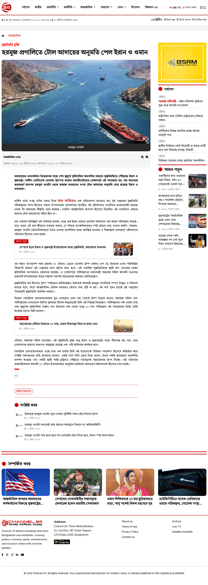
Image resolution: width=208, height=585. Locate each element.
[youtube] (22, 555)
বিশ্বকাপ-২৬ (151, 7)
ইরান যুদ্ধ (170, 20)
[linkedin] (17, 555)
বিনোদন (135, 7)
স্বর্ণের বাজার (185, 20)
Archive (176, 521)
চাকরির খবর (200, 20)
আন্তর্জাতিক (86, 7)
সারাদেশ (105, 7)
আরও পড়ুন (173, 170)
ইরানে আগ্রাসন (23, 391)
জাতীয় (38, 7)
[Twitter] (7, 555)
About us (127, 521)
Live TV (176, 526)
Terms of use (129, 526)
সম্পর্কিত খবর (19, 464)
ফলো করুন (191, 7)
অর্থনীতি (68, 7)
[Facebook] (2, 555)
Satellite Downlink (182, 531)
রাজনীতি (51, 7)
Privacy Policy (130, 531)
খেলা (120, 7)
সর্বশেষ (26, 7)
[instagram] (12, 555)
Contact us (128, 537)
